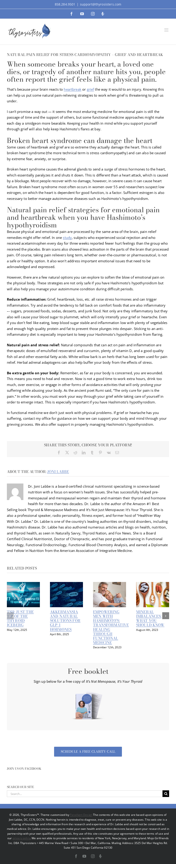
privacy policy (21, 838)
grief (90, 89)
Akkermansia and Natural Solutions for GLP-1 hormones (65, 620)
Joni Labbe (58, 471)
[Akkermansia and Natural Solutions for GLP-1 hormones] (66, 584)
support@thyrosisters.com (100, 4)
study (67, 237)
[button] (10, 615)
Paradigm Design (81, 815)
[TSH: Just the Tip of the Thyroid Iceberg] (23, 584)
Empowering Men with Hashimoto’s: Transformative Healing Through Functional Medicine (111, 627)
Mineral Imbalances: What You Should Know (150, 618)
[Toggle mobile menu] (166, 30)
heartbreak (72, 89)
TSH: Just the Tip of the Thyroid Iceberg (20, 618)
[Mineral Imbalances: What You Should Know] (152, 584)
